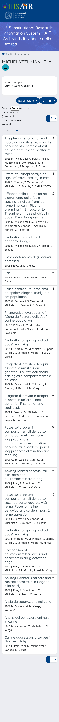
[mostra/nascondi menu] (55, 15)
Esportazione (26, 100)
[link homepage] (19, 6)
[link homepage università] (16, 15)
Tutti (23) (47, 100)
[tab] (9, 131)
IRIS (4, 54)
